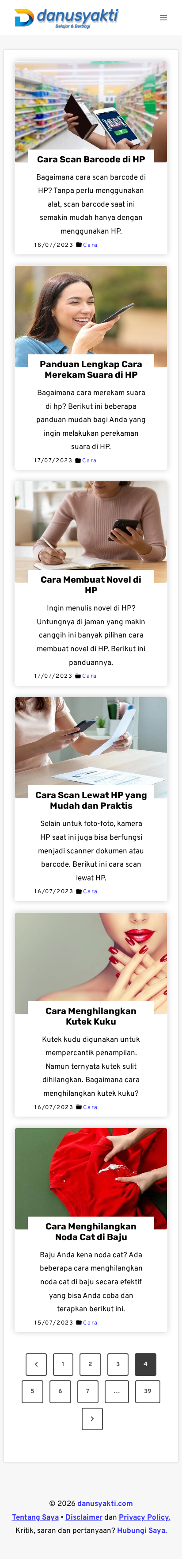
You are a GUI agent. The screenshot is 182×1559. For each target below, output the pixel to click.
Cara (90, 245)
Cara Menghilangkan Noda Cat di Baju (91, 1231)
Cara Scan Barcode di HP (91, 159)
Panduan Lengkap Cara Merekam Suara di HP (91, 369)
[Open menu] (163, 17)
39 (148, 1391)
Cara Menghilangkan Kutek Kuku (91, 1016)
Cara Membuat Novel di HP (91, 584)
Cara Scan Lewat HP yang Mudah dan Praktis (91, 800)
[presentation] (91, 112)
